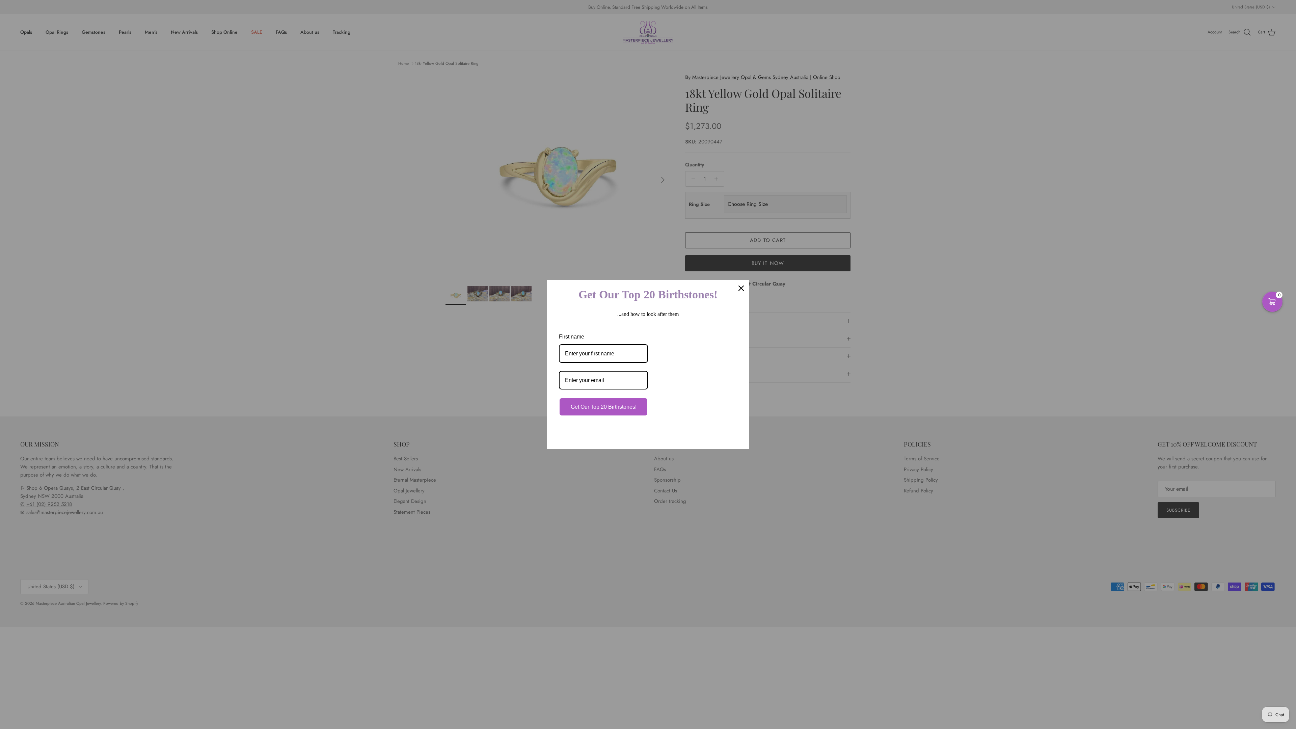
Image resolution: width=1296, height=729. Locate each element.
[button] (1272, 302)
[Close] (741, 288)
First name (571, 337)
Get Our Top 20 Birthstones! (604, 407)
